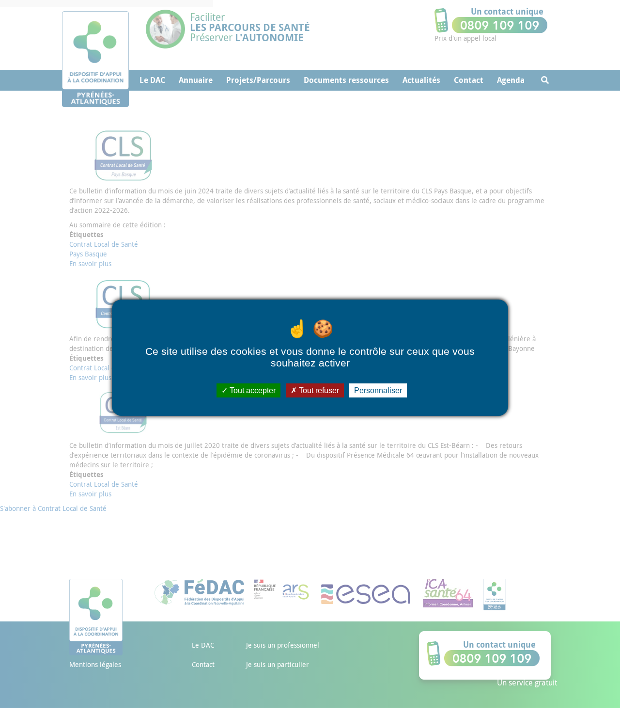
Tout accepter (252, 390)
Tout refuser (318, 390)
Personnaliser (378, 390)
